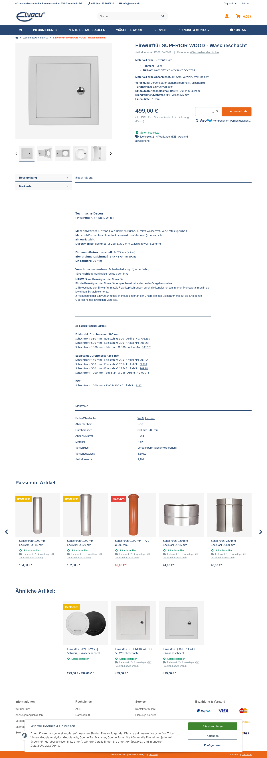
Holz (140, 441)
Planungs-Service (145, 714)
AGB (78, 708)
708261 (144, 342)
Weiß (140, 418)
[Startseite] (16, 38)
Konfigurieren (212, 745)
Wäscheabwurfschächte (204, 52)
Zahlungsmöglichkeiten (29, 714)
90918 (144, 368)
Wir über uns (23, 708)
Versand (153, 754)
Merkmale (25, 186)
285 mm (154, 430)
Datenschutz (82, 714)
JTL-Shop (247, 754)
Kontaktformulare (145, 708)
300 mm (142, 430)
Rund (140, 435)
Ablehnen (213, 735)
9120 (138, 385)
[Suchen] (163, 16)
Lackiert (150, 418)
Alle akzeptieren (213, 726)
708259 (145, 338)
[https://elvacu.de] (21, 30)
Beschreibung (28, 177)
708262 (146, 347)
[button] (230, 3)
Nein (140, 424)
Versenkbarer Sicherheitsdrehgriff (157, 447)
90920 (143, 364)
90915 (145, 372)
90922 (144, 359)
